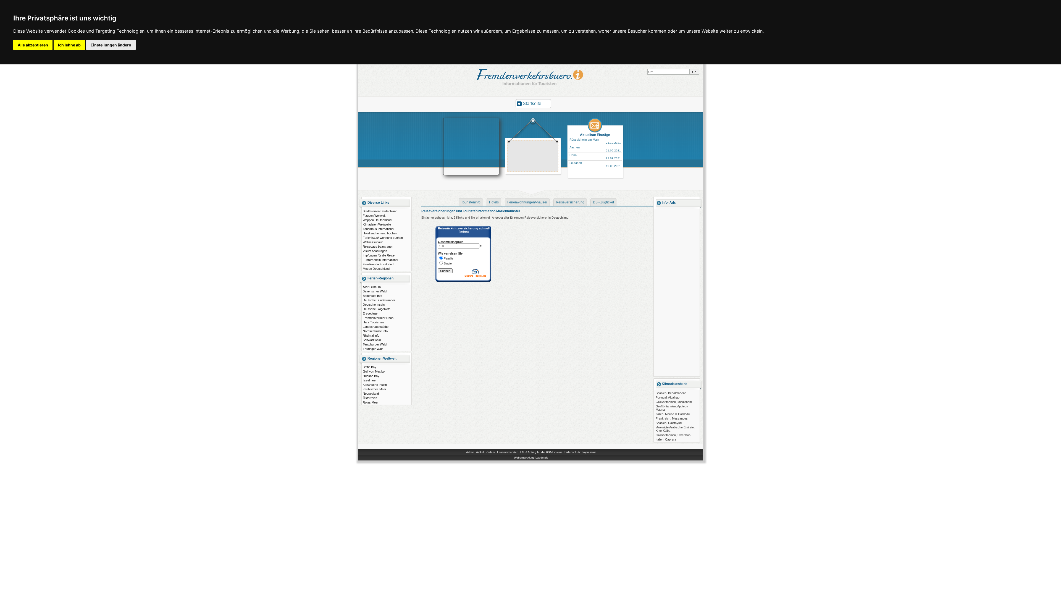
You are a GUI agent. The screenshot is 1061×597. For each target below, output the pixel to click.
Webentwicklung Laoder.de (531, 457)
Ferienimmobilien (507, 452)
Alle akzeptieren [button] (33, 45)
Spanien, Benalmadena (671, 393)
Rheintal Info (371, 335)
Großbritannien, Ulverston (673, 435)
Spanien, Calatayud (669, 423)
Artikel (480, 452)
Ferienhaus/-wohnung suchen (383, 237)
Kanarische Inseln (375, 384)
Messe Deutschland (376, 268)
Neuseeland (371, 393)
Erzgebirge (370, 313)
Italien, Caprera (666, 439)
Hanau (573, 155)
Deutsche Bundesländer (379, 300)
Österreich (370, 398)
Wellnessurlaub (373, 242)
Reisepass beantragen (378, 246)
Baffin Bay (369, 367)
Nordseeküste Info (375, 331)
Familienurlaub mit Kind (378, 264)
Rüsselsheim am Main (584, 139)
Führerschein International (380, 259)
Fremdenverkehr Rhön (378, 318)
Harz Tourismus (373, 322)
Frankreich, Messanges (672, 418)
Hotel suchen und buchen (380, 233)
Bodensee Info (372, 295)
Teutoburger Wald (375, 344)
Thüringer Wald (373, 348)
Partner (490, 452)
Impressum (589, 452)
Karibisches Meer (374, 389)
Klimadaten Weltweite (377, 224)
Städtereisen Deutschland (380, 211)
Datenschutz (572, 452)
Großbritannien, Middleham (674, 402)
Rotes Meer (371, 402)
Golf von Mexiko (374, 371)
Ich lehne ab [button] (69, 45)
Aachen (574, 147)
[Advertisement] (533, 157)
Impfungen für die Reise (379, 255)
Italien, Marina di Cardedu (673, 414)
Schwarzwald (372, 340)
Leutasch (575, 162)
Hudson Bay (371, 376)
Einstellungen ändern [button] (111, 45)
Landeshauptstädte (375, 326)
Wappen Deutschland (377, 220)
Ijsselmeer (370, 380)
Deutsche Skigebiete (376, 309)
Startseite (532, 103)
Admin (470, 452)
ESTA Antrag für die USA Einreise (541, 452)
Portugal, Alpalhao (667, 397)
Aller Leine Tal (372, 287)
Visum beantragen (375, 251)
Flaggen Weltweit (374, 215)
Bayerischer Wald (375, 291)
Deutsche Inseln (374, 304)
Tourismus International (378, 229)
